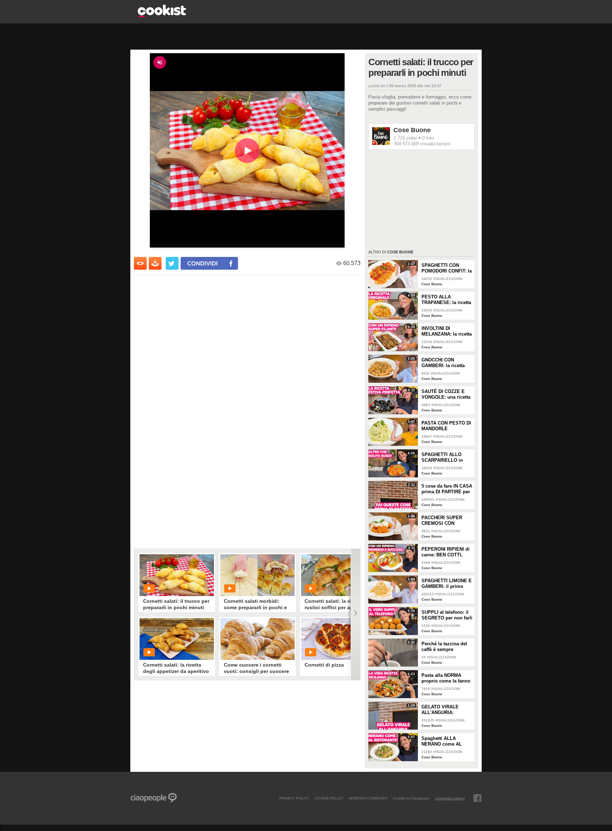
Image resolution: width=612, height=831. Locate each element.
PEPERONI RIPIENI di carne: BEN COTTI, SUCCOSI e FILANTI (445, 552)
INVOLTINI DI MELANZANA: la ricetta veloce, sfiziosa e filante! (446, 331)
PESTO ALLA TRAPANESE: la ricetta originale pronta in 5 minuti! (446, 299)
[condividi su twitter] (172, 263)
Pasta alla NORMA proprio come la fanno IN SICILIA (445, 678)
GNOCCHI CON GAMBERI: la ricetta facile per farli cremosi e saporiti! (446, 363)
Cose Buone (412, 130)
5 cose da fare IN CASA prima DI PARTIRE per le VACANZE (446, 489)
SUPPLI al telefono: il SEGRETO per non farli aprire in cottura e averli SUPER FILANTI (446, 615)
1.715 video (405, 138)
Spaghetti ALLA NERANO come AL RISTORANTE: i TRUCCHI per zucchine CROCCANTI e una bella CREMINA (446, 741)
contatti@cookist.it (450, 798)
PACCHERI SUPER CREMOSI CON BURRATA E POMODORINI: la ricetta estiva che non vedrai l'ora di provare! (446, 520)
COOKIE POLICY (329, 798)
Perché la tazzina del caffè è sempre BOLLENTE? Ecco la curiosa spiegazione (444, 646)
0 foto (428, 138)
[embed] (140, 263)
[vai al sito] (162, 15)
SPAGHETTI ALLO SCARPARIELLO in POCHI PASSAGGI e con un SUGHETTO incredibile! (443, 457)
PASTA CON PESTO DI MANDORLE (446, 425)
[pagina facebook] (477, 798)
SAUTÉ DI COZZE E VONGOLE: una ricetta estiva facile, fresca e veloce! (445, 394)
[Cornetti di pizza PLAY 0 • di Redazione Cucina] (338, 639)
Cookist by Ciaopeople (411, 798)
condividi (202, 263)
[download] (155, 263)
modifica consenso (368, 798)
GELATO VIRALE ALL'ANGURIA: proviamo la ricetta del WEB (446, 709)
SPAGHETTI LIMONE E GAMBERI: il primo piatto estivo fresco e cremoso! (446, 583)
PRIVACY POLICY (294, 798)
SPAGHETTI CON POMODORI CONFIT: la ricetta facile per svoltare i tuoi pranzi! (446, 268)
